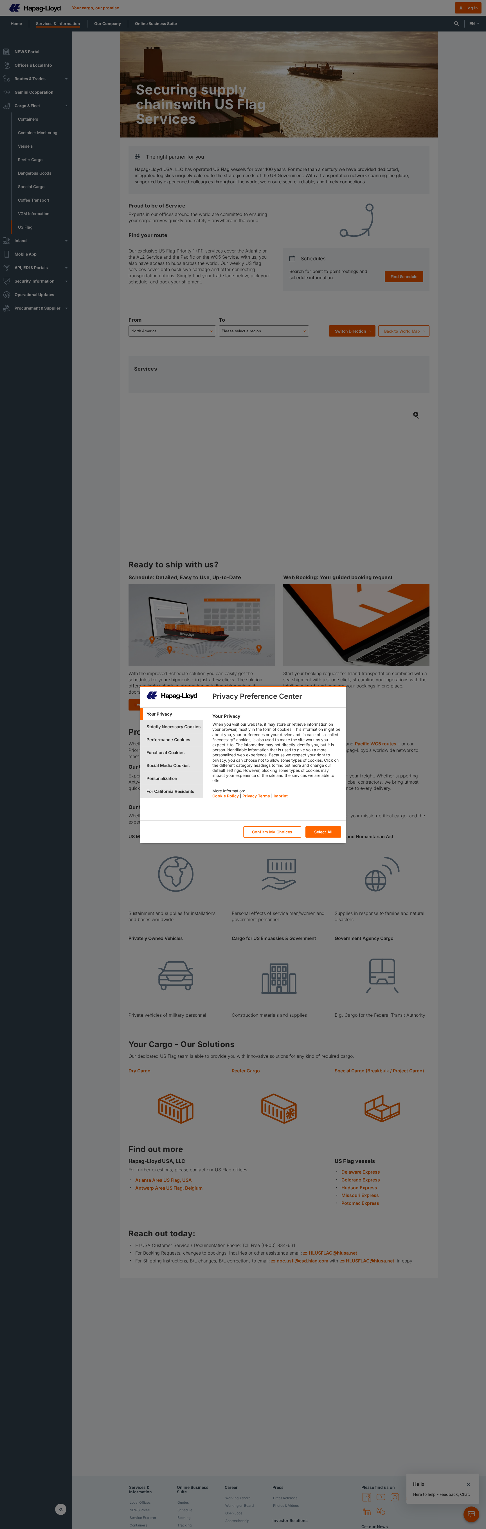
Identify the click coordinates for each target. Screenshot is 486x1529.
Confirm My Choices (272, 832)
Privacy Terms (256, 795)
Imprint (281, 795)
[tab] (171, 714)
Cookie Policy (225, 795)
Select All (323, 832)
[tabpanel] (277, 757)
